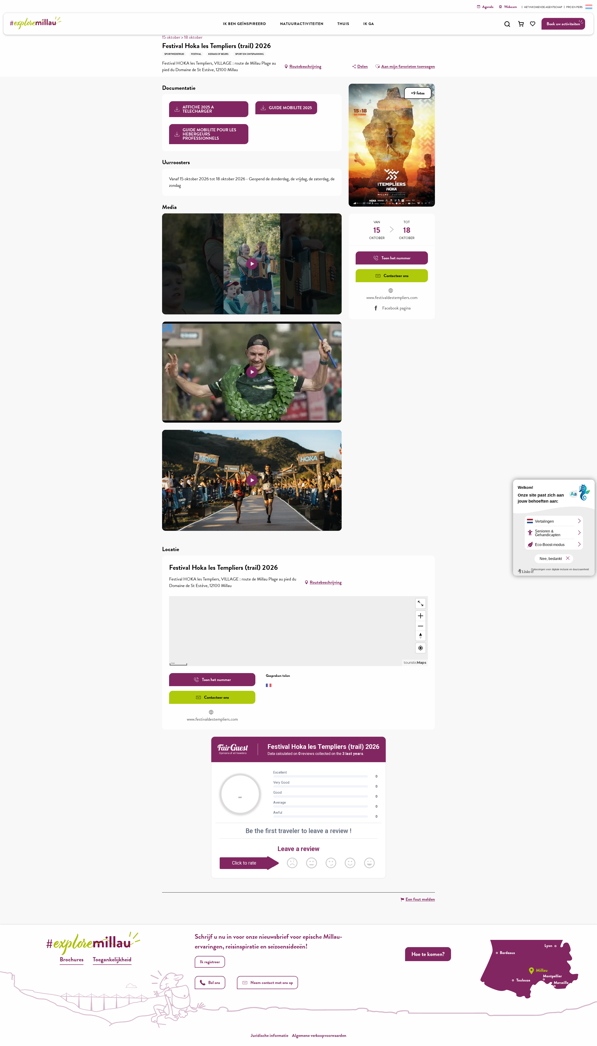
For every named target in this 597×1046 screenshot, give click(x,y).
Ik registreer (210, 962)
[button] (507, 24)
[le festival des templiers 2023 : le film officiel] (251, 372)
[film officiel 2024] (251, 480)
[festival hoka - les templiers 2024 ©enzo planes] (251, 263)
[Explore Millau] (37, 28)
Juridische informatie (269, 1035)
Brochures (71, 959)
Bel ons (214, 982)
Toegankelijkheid (112, 959)
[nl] (588, 6)
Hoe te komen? (428, 954)
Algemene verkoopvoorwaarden (319, 1035)
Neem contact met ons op (271, 982)
